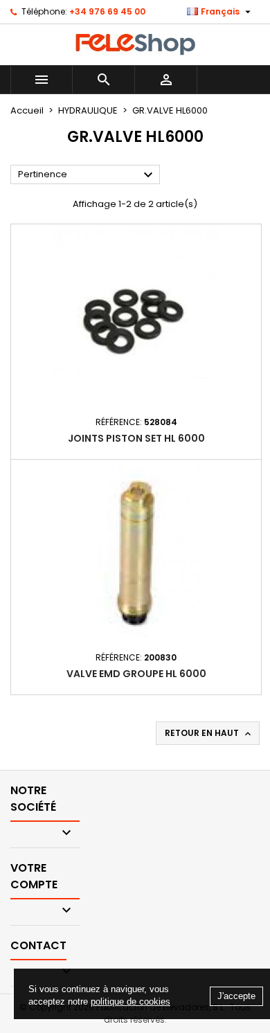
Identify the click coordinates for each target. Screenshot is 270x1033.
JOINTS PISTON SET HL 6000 (136, 438)
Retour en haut (209, 733)
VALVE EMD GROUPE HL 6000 (136, 674)
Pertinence (87, 175)
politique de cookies (130, 1001)
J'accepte (236, 996)
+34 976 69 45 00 (107, 11)
